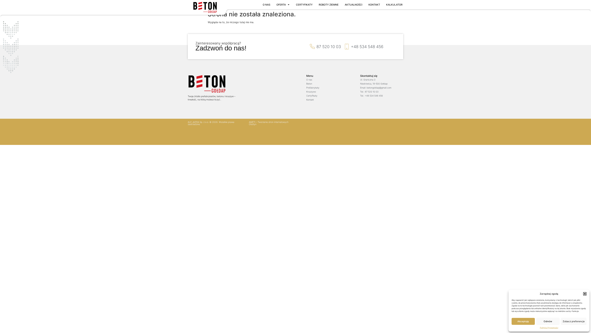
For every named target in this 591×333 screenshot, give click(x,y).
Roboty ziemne (329, 4)
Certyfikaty (304, 4)
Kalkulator (394, 4)
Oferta (281, 4)
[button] (584, 293)
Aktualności (353, 4)
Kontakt (374, 4)
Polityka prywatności (329, 131)
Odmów (548, 321)
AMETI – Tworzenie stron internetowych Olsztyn (268, 123)
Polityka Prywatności (549, 328)
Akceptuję (523, 321)
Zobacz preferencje (574, 321)
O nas (266, 4)
